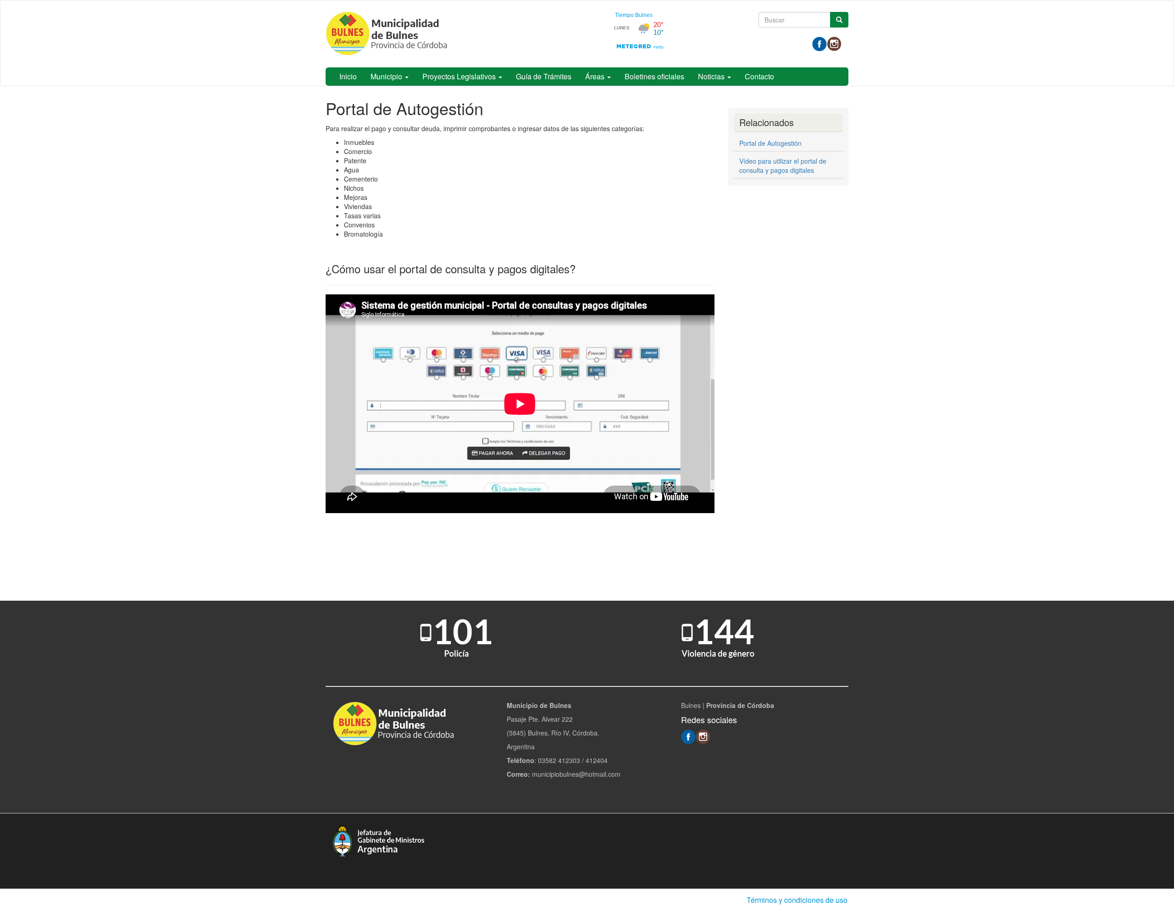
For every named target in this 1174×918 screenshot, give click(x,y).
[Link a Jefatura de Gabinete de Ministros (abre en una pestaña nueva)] (378, 839)
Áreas (595, 76)
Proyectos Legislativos (460, 76)
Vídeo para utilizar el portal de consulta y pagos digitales (782, 165)
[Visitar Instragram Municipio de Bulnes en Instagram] (834, 43)
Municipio (387, 76)
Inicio (348, 76)
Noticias (712, 76)
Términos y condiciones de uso (797, 900)
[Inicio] (390, 34)
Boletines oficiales (654, 76)
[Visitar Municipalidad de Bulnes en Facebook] (819, 43)
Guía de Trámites (543, 76)
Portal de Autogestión (770, 143)
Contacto (759, 76)
